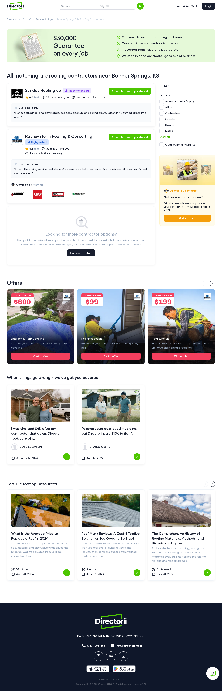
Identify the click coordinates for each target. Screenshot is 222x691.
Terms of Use (103, 679)
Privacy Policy (118, 679)
